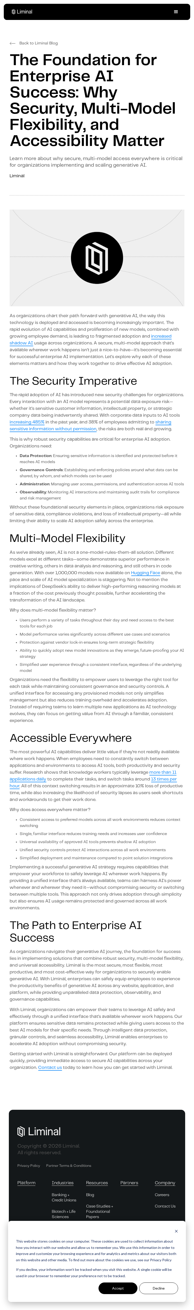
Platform (26, 1183)
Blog (90, 1195)
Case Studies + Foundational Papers (99, 1211)
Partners (129, 1183)
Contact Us (165, 1206)
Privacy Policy (28, 1166)
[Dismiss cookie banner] (176, 1232)
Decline (159, 1288)
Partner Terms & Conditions (68, 1166)
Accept (118, 1288)
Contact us (50, 1067)
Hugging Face (145, 573)
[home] (24, 11)
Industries (63, 1183)
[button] (176, 12)
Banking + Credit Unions (64, 1197)
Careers (162, 1195)
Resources (97, 1183)
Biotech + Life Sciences (64, 1214)
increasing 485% (27, 422)
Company (165, 1183)
